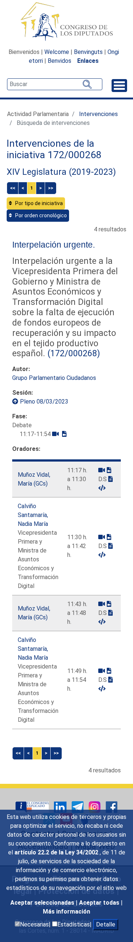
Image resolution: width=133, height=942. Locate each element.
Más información (66, 911)
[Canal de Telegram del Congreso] (78, 806)
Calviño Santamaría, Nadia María (33, 515)
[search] (54, 84)
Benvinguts (88, 51)
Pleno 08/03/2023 (44, 401)
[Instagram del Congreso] (95, 806)
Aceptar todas (100, 902)
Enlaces (88, 60)
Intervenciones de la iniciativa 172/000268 (54, 149)
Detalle (105, 924)
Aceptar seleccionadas (43, 902)
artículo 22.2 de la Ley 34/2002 (57, 852)
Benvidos (59, 60)
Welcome (56, 51)
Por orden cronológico (40, 215)
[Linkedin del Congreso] (61, 806)
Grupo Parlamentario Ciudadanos (54, 377)
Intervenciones (98, 114)
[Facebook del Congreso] (111, 806)
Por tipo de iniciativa (38, 203)
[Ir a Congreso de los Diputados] (66, 21)
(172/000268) (72, 353)
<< (12, 188)
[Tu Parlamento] (33, 806)
